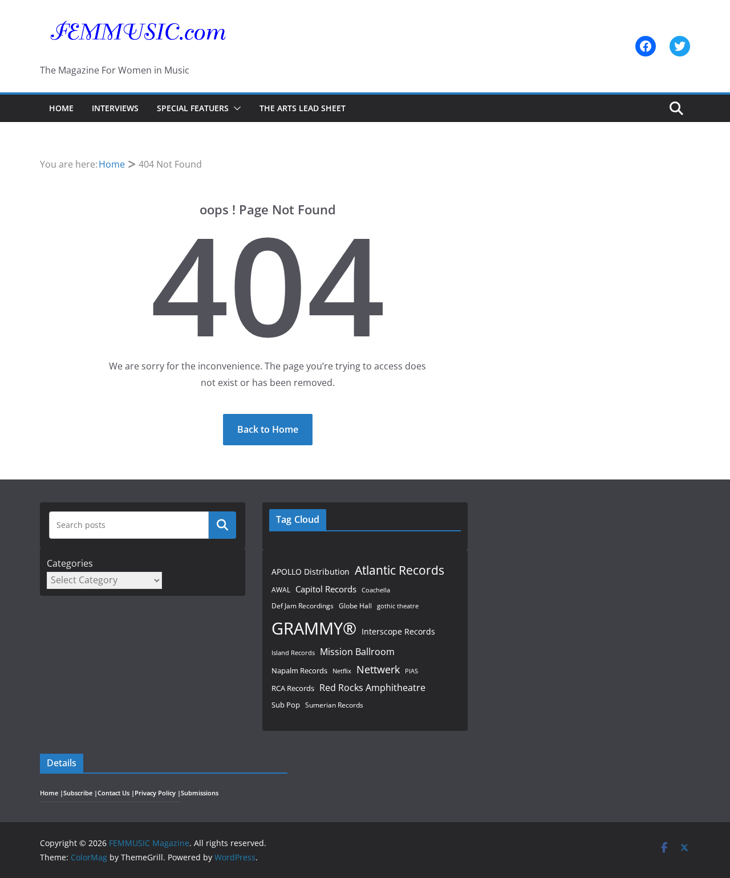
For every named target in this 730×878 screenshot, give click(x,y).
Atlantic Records (399, 570)
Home (61, 108)
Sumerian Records (334, 705)
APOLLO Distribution (310, 571)
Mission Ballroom (357, 651)
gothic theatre (398, 606)
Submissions (199, 793)
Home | (51, 793)
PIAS (411, 670)
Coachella (376, 590)
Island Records (293, 652)
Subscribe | (80, 793)
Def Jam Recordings (302, 606)
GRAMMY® (313, 628)
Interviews (115, 108)
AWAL (280, 589)
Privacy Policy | (158, 793)
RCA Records (292, 688)
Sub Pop (285, 705)
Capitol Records (325, 589)
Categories (70, 563)
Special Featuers (193, 108)
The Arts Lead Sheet (302, 108)
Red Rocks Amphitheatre (372, 687)
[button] (235, 108)
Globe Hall (355, 606)
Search (222, 525)
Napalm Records (299, 670)
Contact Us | (116, 793)
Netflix (341, 670)
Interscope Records (398, 631)
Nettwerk (378, 669)
